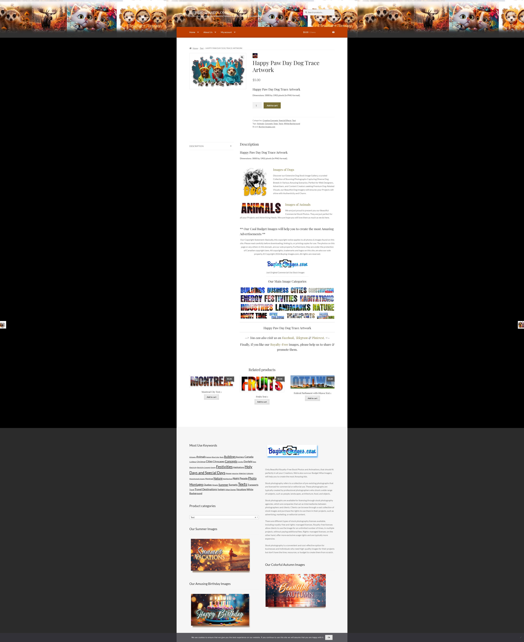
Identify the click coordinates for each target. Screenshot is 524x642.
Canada (249, 456)
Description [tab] (196, 146)
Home (192, 32)
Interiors (242, 473)
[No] (520, 637)
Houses (229, 473)
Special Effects (285, 120)
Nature (218, 478)
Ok (329, 637)
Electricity (193, 467)
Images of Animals (297, 204)
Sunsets (233, 484)
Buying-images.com (208, 12)
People (244, 478)
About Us (207, 32)
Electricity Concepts (203, 467)
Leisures (250, 473)
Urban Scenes (230, 490)
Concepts (269, 123)
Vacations (241, 489)
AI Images (192, 457)
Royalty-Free (279, 344)
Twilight (221, 489)
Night (236, 478)
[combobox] (224, 517)
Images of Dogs (283, 169)
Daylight (248, 461)
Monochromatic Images (197, 479)
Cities (209, 461)
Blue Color (215, 457)
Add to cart (272, 105)
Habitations (238, 467)
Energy (213, 467)
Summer (223, 484)
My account (226, 32)
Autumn (208, 457)
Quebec (208, 484)
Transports (253, 484)
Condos (240, 462)
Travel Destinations (206, 489)
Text (201, 48)
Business (240, 457)
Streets (215, 485)
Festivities (224, 467)
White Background (292, 123)
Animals (260, 123)
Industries (235, 473)
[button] (242, 57)
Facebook (288, 338)
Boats (222, 457)
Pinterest (318, 338)
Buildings (230, 456)
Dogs (276, 123)
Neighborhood (227, 479)
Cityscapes (218, 461)
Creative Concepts (270, 120)
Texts (281, 123)
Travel (191, 490)
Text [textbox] (223, 517)
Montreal (209, 478)
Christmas (201, 461)
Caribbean (192, 462)
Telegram (302, 338)
